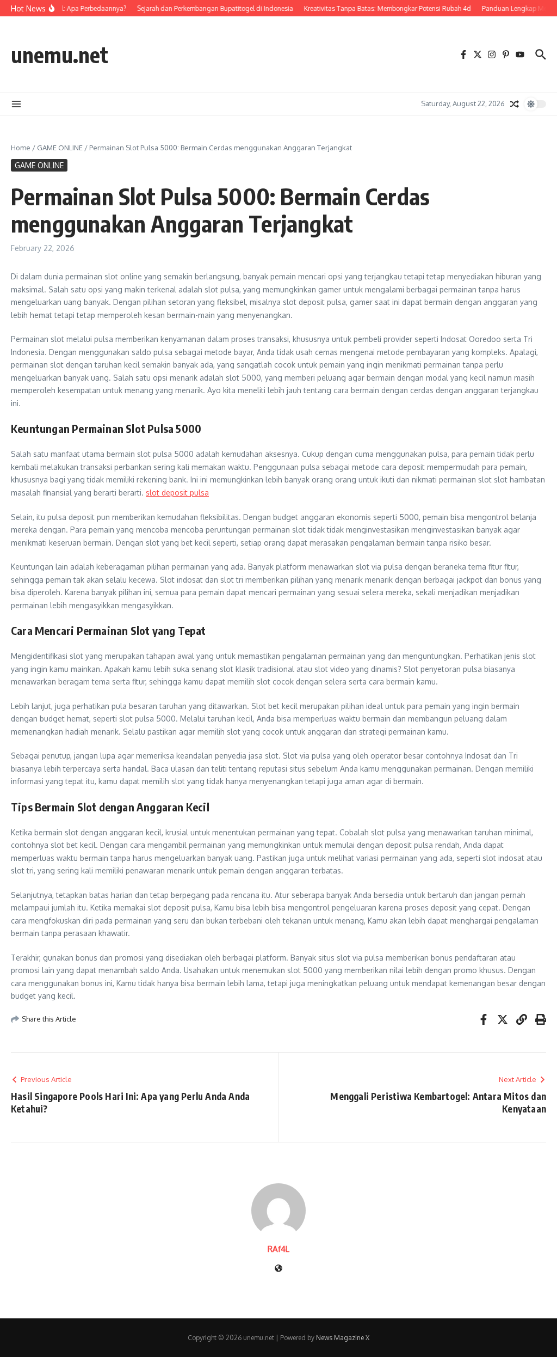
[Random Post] (514, 104)
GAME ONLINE (60, 147)
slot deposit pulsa (177, 492)
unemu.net (59, 54)
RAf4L (278, 1249)
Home (20, 147)
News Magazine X (342, 1338)
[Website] (278, 1269)
